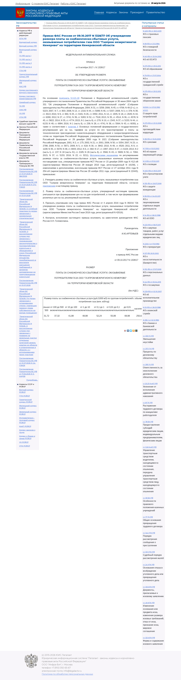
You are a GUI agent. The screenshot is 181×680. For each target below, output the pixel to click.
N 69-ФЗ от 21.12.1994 (151, 44)
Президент (137, 12)
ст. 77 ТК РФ (148, 517)
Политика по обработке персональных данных (67, 674)
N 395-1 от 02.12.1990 (151, 320)
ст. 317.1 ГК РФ (148, 349)
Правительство (155, 12)
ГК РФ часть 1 (25, 56)
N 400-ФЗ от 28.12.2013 (152, 31)
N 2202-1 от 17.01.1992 (151, 244)
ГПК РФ (22, 70)
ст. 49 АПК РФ (148, 603)
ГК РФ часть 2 (25, 59)
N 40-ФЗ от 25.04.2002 (152, 56)
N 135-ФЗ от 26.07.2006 (152, 183)
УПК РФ (22, 117)
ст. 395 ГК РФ (148, 365)
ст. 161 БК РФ (148, 498)
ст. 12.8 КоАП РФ (149, 447)
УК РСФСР (23, 442)
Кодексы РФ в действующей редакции (25, 33)
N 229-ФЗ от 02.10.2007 (152, 291)
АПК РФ (23, 38)
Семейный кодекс (27, 102)
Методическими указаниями (104, 155)
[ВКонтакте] (128, 330)
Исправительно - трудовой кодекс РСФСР (27, 420)
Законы (123, 12)
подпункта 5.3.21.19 (69, 98)
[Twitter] (130, 330)
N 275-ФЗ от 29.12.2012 (152, 91)
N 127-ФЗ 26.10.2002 (151, 253)
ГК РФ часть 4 (25, 67)
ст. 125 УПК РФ (149, 552)
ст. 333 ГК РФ (148, 336)
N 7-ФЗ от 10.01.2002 (151, 149)
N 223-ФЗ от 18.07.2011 (152, 225)
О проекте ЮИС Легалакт (45, 3)
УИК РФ (22, 110)
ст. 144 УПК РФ (149, 533)
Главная (99, 12)
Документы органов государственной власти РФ (28, 155)
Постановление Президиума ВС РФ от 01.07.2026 (28, 193)
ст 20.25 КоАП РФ (150, 384)
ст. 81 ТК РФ (148, 403)
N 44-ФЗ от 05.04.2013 (152, 282)
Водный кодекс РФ (28, 46)
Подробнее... (32, 380)
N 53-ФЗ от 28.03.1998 (152, 307)
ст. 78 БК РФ (148, 422)
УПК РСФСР (24, 446)
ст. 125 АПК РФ (149, 638)
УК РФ (22, 113)
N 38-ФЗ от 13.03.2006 (152, 139)
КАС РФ (22, 86)
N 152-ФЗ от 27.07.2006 (152, 269)
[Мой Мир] (136, 330)
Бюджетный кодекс (28, 42)
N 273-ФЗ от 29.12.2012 (152, 66)
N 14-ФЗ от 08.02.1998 (151, 215)
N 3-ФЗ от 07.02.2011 (151, 161)
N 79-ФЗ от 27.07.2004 (152, 75)
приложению (49, 186)
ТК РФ (22, 106)
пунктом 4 (73, 127)
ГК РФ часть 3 (25, 63)
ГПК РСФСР (24, 396)
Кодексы (111, 12)
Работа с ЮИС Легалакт (73, 3)
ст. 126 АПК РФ (149, 587)
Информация (23, 3)
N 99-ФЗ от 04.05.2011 (151, 196)
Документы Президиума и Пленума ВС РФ (26, 163)
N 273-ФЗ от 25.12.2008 (152, 123)
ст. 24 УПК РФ (148, 565)
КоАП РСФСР (25, 426)
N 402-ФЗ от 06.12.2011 (152, 171)
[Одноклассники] (133, 330)
